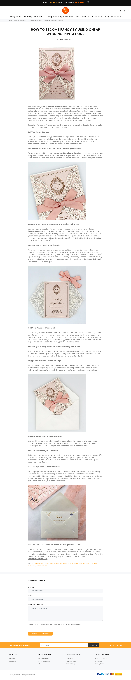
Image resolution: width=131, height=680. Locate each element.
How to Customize (44, 661)
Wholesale (98, 661)
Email (30, 596)
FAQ (39, 664)
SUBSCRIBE (93, 645)
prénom (31, 587)
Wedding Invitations (42, 566)
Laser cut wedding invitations (77, 563)
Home (10, 20)
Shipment (69, 658)
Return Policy (70, 664)
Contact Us (12, 661)
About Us (12, 658)
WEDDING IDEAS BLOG (20, 20)
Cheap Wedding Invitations (39, 563)
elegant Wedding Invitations (58, 563)
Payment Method (43, 658)
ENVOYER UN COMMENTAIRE (40, 634)
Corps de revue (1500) (36, 604)
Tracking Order (71, 661)
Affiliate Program (101, 658)
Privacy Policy (99, 664)
